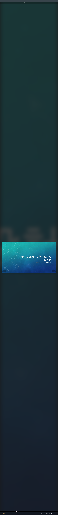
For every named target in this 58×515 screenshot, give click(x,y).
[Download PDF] (54, 513)
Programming (43, 513)
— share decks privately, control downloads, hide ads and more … (29, 0)
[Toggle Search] (53, 3)
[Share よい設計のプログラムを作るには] (50, 513)
